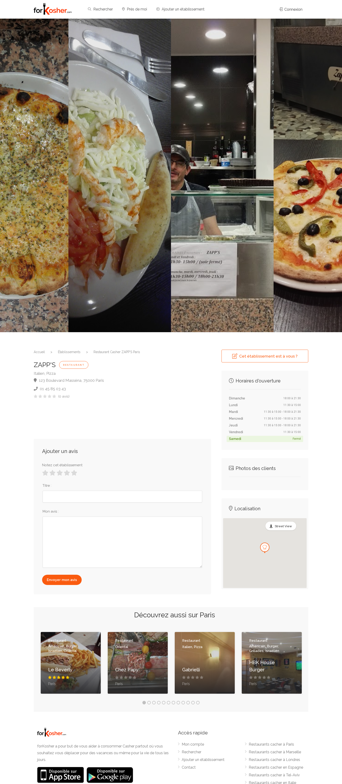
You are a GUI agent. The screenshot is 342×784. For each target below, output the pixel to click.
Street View (283, 526)
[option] (222, 175)
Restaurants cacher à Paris (271, 744)
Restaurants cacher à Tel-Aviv (274, 775)
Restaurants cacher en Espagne (276, 767)
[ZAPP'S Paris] (119, 175)
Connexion (292, 9)
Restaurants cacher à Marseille (275, 752)
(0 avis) (64, 396)
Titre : (47, 485)
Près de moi (136, 9)
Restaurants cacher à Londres (274, 759)
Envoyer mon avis (62, 580)
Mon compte (193, 744)
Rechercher (102, 9)
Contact (189, 767)
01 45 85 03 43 (52, 388)
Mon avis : (51, 511)
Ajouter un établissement (183, 9)
